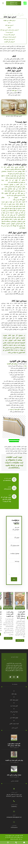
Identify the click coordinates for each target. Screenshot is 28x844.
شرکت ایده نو (9, 451)
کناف (9, 28)
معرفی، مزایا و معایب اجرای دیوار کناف (9, 30)
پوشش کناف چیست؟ (9, 35)
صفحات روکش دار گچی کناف (14, 775)
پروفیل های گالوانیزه (9, 42)
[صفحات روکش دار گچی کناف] (14, 769)
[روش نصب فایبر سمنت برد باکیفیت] (14, 754)
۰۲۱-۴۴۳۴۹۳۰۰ (14, 468)
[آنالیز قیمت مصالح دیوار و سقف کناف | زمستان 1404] (14, 738)
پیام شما (17, 561)
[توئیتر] (10, 677)
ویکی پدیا (11, 449)
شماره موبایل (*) (15, 545)
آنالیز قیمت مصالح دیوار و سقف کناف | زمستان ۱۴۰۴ (14, 745)
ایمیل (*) (17, 538)
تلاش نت (8, 839)
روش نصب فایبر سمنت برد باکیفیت (14, 760)
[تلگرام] (17, 677)
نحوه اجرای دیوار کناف (9, 39)
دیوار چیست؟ (9, 32)
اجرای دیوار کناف (9, 25)
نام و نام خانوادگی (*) (16, 528)
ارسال (14, 579)
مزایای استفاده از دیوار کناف (9, 37)
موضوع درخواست (14, 553)
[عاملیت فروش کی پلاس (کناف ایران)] (25, 3)
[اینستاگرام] (14, 677)
